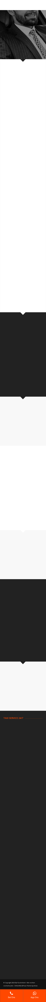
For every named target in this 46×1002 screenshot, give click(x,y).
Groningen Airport (11, 827)
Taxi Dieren (8, 742)
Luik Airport (8, 855)
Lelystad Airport (10, 830)
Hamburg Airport (10, 877)
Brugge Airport (9, 858)
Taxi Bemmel (8, 733)
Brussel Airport (9, 849)
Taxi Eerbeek (9, 760)
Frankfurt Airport (10, 886)
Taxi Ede (7, 757)
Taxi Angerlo (8, 724)
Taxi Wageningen (10, 796)
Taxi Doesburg (9, 745)
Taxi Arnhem (8, 727)
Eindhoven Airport (11, 824)
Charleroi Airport (10, 852)
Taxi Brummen (9, 736)
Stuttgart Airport (10, 880)
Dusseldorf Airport (11, 874)
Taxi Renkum (8, 787)
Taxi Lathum (8, 772)
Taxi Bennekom (9, 730)
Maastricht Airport (11, 833)
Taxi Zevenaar (9, 805)
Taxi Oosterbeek (10, 775)
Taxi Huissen (8, 769)
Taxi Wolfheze (9, 802)
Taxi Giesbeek (9, 766)
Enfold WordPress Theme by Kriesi (26, 986)
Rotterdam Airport (11, 821)
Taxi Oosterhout (10, 784)
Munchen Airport (10, 883)
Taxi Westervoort (11, 799)
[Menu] (39, 5)
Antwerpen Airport (11, 846)
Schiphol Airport (10, 818)
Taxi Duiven (8, 754)
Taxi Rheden (8, 790)
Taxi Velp (7, 793)
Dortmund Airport (10, 871)
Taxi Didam (8, 739)
